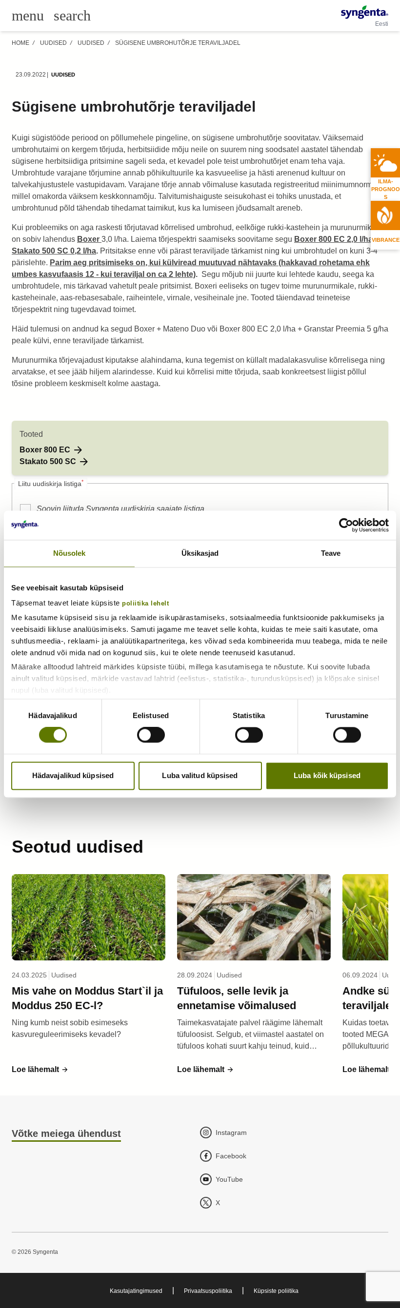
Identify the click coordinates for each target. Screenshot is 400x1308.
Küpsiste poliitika (276, 1291)
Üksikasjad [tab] (200, 553)
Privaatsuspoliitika (208, 1291)
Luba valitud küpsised (200, 775)
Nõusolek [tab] (69, 553)
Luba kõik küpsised (327, 775)
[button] (52, 450)
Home (20, 42)
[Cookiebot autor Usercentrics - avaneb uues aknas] (346, 525)
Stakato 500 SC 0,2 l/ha (54, 251)
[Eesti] (364, 12)
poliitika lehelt (145, 603)
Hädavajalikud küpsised (73, 775)
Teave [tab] (331, 553)
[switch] (151, 735)
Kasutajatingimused (136, 1291)
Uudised (53, 42)
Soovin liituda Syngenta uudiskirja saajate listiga (120, 509)
